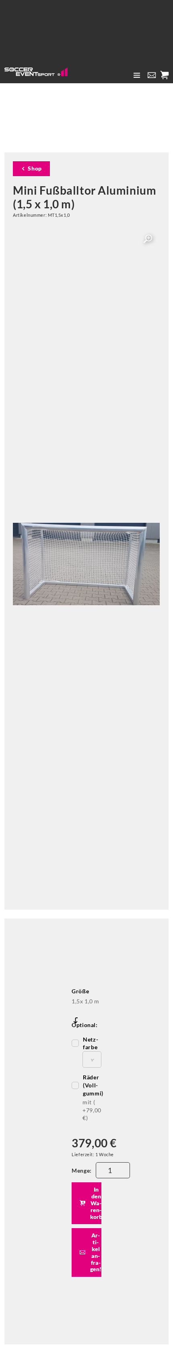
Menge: (81, 1170)
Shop (34, 168)
